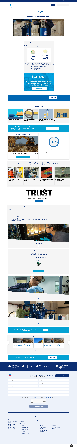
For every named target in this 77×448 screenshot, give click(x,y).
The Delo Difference (43, 418)
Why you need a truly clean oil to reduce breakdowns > (18, 345)
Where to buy (21, 425)
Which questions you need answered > (28, 345)
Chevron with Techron (23, 429)
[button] (53, 97)
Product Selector (34, 422)
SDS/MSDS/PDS (34, 418)
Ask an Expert (22, 423)
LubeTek (40, 365)
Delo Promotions (54, 418)
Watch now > (10, 122)
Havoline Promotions (55, 420)
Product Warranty (34, 420)
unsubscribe (48, 397)
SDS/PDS (60, 0)
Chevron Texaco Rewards (24, 433)
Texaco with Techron (23, 431)
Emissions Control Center (44, 420)
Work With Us (14, 365)
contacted (36, 397)
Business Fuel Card (62, 364)
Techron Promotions (55, 422)
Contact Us (49, 0)
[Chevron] (10, 7)
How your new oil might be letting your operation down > (38, 345)
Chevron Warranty (55, 0)
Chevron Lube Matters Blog (24, 427)
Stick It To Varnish (43, 422)
